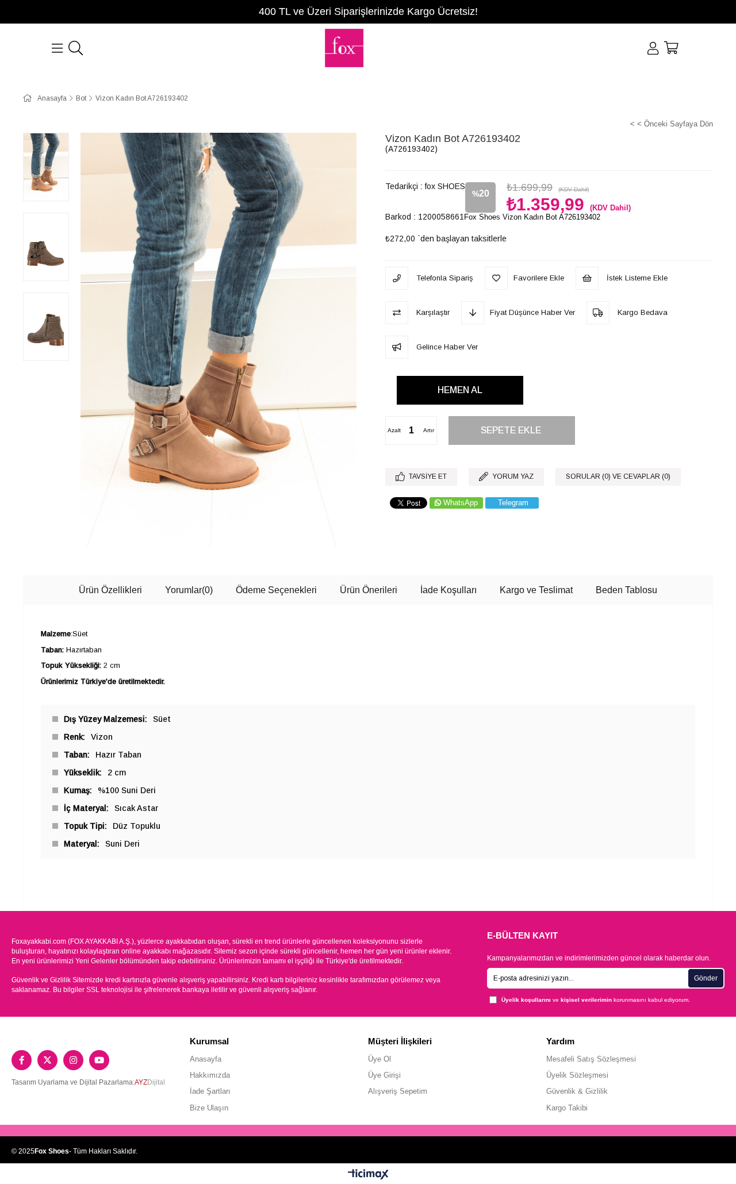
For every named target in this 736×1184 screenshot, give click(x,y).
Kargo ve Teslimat (536, 590)
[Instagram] (73, 1060)
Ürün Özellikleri (110, 590)
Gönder (706, 978)
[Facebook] (22, 1060)
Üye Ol (379, 1059)
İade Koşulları (448, 590)
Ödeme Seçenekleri (276, 590)
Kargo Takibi (567, 1108)
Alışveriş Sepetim (397, 1091)
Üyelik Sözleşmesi (577, 1075)
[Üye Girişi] (652, 48)
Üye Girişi (384, 1075)
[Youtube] (99, 1060)
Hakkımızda (210, 1075)
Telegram (513, 502)
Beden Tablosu (626, 590)
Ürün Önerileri (368, 590)
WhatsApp (460, 502)
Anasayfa (205, 1059)
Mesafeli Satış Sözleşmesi (591, 1059)
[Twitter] (47, 1060)
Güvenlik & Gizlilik (577, 1091)
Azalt (394, 430)
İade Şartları (210, 1091)
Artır (428, 430)
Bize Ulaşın (209, 1108)
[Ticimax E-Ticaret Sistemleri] (368, 1175)
